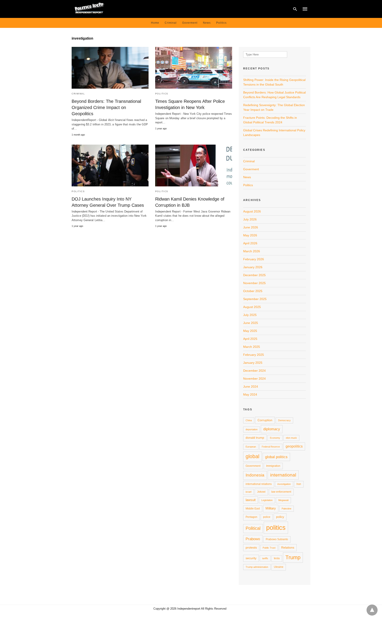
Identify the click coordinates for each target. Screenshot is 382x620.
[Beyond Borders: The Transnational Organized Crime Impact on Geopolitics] (110, 68)
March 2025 (251, 346)
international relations (259, 484)
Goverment (189, 22)
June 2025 (250, 323)
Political (253, 528)
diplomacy (271, 429)
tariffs (265, 558)
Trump (292, 557)
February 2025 (253, 354)
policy (280, 517)
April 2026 (250, 243)
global (252, 456)
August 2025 (252, 307)
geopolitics (294, 446)
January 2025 (252, 362)
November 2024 (254, 378)
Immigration (273, 465)
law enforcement (281, 491)
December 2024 (254, 370)
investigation (284, 484)
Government (253, 465)
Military (270, 508)
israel (248, 491)
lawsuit (251, 500)
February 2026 (253, 259)
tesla (277, 558)
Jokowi (261, 491)
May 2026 (250, 235)
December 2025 (254, 275)
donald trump (255, 437)
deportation (252, 429)
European (251, 446)
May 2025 (250, 331)
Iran (298, 484)
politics (276, 527)
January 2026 (252, 267)
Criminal (171, 22)
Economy (275, 437)
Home (155, 22)
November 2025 (254, 283)
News (207, 22)
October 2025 (252, 291)
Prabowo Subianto (277, 539)
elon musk (291, 437)
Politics (221, 22)
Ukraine (278, 566)
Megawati (283, 500)
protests (251, 547)
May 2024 (250, 394)
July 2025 (250, 315)
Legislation (267, 500)
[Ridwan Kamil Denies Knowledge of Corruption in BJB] (193, 165)
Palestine (286, 508)
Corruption (265, 420)
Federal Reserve (271, 446)
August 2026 (252, 211)
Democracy (284, 420)
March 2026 (251, 251)
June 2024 (250, 386)
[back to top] (372, 610)
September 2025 (255, 299)
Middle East (253, 508)
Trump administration (257, 567)
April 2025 (250, 339)
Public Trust (269, 547)
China (249, 420)
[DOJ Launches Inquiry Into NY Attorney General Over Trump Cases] (110, 165)
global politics (276, 457)
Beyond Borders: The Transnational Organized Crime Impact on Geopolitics (106, 107)
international (283, 474)
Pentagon (251, 517)
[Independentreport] (89, 8)
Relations (287, 547)
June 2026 (250, 227)
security (251, 558)
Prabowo (253, 539)
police (266, 517)
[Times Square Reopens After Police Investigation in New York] (193, 68)
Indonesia (255, 475)
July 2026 (250, 219)
